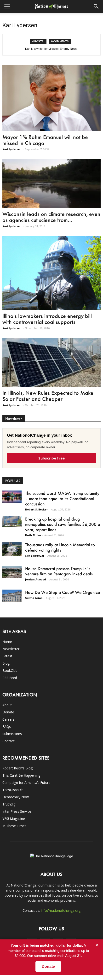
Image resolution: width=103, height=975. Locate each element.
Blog (6, 663)
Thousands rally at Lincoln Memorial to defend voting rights (60, 547)
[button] (96, 6)
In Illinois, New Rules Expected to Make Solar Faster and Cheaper (47, 396)
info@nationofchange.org (60, 910)
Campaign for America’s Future (26, 782)
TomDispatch (12, 789)
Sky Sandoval (34, 555)
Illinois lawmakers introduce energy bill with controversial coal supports (47, 319)
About (7, 705)
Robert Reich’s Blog (17, 768)
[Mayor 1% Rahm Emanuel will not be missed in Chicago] (51, 98)
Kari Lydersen (12, 149)
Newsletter (10, 649)
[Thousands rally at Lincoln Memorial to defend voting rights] (12, 549)
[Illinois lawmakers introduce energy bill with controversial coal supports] (51, 273)
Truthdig (8, 804)
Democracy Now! (15, 797)
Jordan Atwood (35, 579)
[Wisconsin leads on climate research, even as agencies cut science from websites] (51, 183)
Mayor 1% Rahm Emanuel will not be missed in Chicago (45, 140)
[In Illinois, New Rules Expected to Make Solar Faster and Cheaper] (51, 362)
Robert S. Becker (36, 509)
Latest (7, 656)
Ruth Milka (33, 535)
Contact (8, 741)
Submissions (12, 733)
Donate (8, 712)
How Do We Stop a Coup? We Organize (62, 592)
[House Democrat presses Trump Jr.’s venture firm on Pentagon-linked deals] (12, 572)
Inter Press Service (16, 811)
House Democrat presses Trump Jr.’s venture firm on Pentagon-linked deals (59, 571)
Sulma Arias (33, 598)
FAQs (6, 726)
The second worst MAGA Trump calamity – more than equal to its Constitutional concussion (62, 498)
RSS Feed (9, 677)
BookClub (9, 670)
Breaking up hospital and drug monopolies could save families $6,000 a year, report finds (62, 524)
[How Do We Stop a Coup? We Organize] (12, 596)
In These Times (14, 826)
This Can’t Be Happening (21, 775)
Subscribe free (51, 458)
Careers (8, 719)
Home (7, 641)
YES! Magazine (13, 818)
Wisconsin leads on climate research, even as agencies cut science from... (51, 217)
